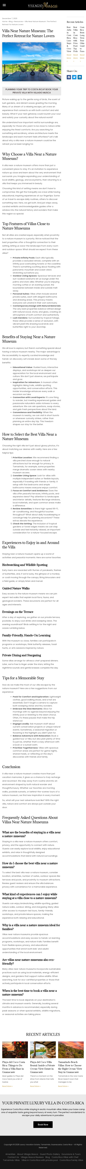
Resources (18, 21)
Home (4, 21)
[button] (4, 5)
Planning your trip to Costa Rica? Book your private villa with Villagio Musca (31, 91)
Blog (11, 21)
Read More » (69, 58)
